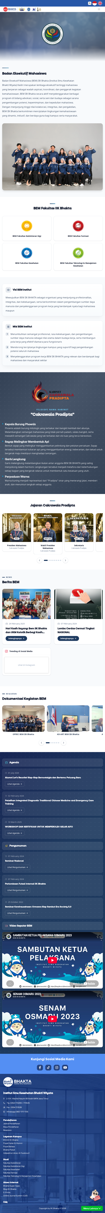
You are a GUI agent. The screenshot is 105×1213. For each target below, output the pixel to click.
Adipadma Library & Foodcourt (16, 1153)
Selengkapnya (15, 638)
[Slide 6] (56, 560)
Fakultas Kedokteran (12, 1163)
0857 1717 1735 (22, 1111)
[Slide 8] (60, 560)
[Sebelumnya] (39, 560)
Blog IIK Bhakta (9, 1189)
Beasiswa (7, 1130)
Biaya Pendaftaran (11, 1127)
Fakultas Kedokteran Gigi (13, 1166)
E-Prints (6, 1192)
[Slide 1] (46, 560)
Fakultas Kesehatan (11, 1169)
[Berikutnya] (65, 560)
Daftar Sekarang (71, 3)
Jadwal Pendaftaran (11, 1123)
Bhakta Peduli (9, 1150)
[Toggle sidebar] (99, 9)
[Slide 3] (51, 560)
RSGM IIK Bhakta (10, 1140)
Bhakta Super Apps (11, 1186)
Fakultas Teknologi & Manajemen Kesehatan (22, 1176)
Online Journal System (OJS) (15, 1195)
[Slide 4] (52, 560)
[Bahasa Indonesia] (94, 3)
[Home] (9, 9)
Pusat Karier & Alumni (12, 1143)
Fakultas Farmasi (10, 1172)
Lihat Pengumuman (16, 867)
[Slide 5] (54, 560)
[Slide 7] (58, 560)
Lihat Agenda (13, 784)
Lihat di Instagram (26, 665)
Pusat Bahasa (9, 1146)
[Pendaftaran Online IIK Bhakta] (92, 1198)
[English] (100, 3)
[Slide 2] (49, 560)
